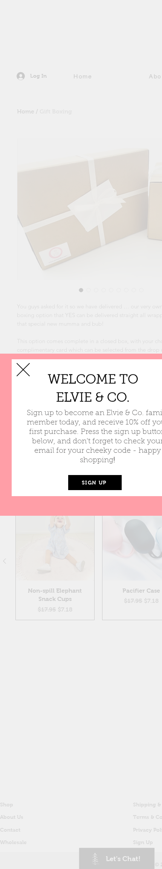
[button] (23, 369)
